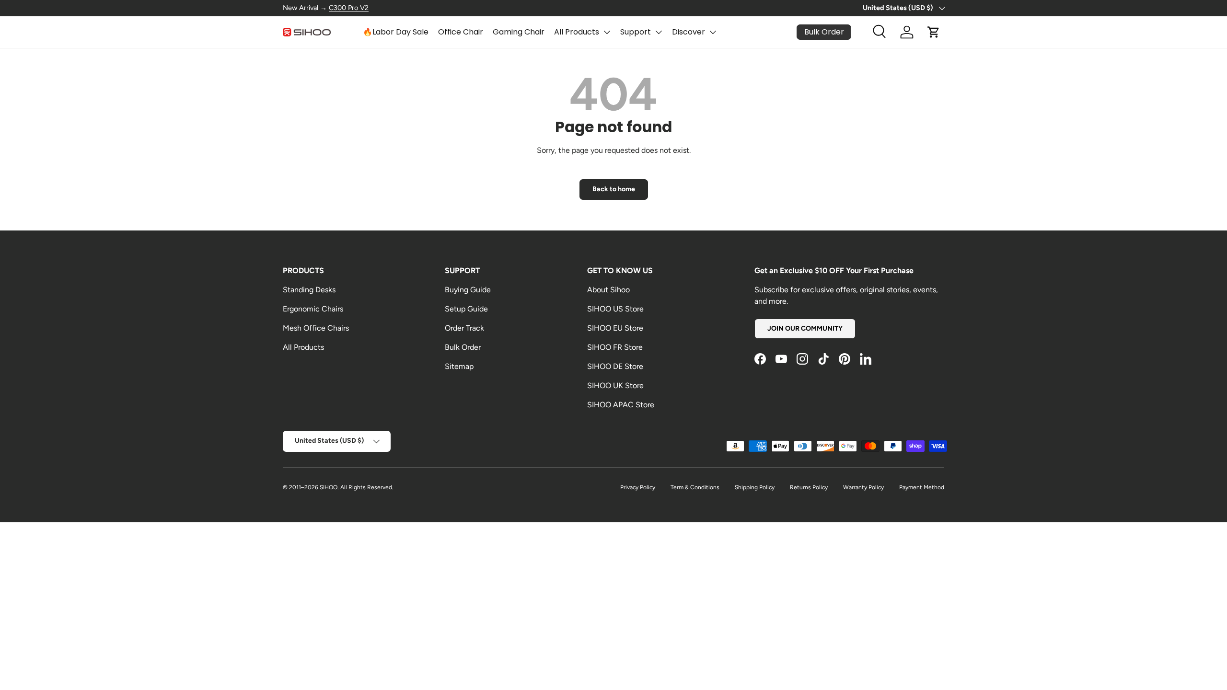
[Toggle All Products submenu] (607, 32)
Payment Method (921, 487)
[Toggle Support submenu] (658, 32)
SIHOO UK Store (615, 385)
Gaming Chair (518, 31)
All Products (576, 31)
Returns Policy (809, 487)
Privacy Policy (637, 487)
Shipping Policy (755, 487)
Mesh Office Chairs (316, 328)
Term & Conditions (695, 487)
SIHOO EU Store (615, 328)
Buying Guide (468, 289)
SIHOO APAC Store (620, 404)
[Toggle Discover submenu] (712, 32)
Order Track (464, 328)
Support (635, 31)
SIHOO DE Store (615, 366)
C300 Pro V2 (349, 7)
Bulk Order (463, 347)
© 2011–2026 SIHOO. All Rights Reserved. (338, 487)
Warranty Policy (863, 487)
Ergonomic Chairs (313, 308)
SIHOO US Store (615, 308)
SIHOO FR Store (615, 347)
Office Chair (460, 31)
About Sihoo (608, 289)
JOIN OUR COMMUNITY (805, 328)
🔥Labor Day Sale (395, 31)
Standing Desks (309, 289)
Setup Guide (466, 308)
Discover (688, 31)
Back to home (613, 189)
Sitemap (459, 366)
